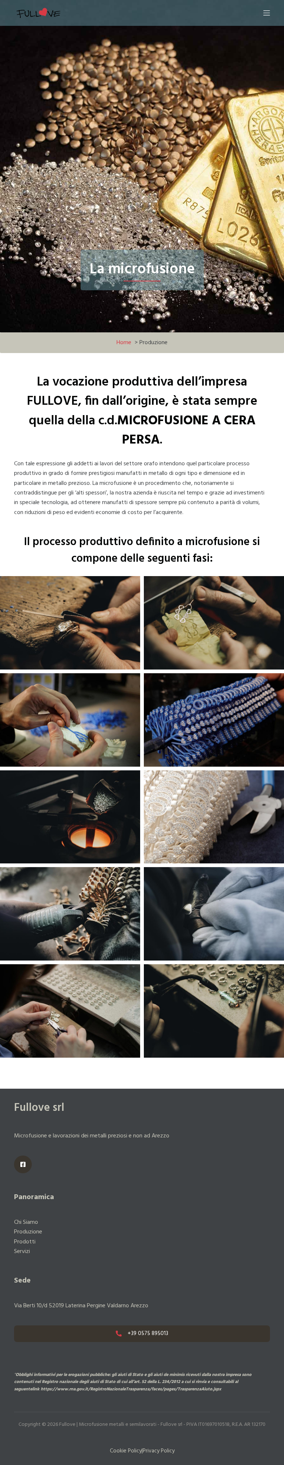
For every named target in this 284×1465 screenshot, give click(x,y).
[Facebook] (23, 1164)
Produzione (28, 1232)
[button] (70, 623)
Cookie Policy (126, 1451)
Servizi (22, 1251)
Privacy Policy (159, 1451)
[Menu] (266, 13)
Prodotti (25, 1242)
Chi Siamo (26, 1222)
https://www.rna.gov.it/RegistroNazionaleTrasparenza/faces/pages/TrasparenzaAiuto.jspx (131, 1389)
